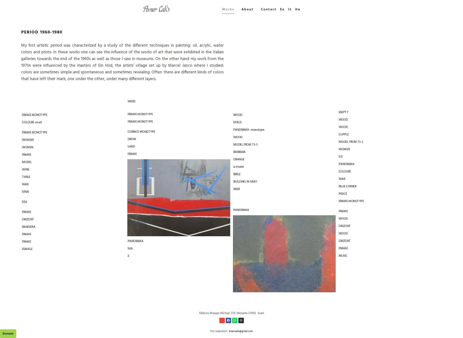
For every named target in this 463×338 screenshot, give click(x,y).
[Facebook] (228, 320)
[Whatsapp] (234, 320)
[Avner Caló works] (157, 9)
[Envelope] (222, 320)
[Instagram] (241, 320)
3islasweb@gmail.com (241, 331)
